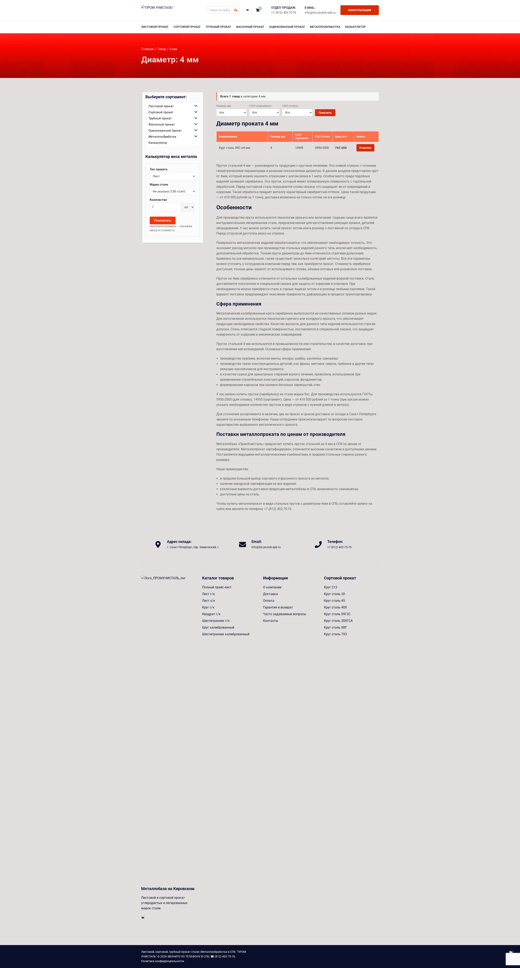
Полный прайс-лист (217, 587)
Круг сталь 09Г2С (337, 614)
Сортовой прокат (187, 26)
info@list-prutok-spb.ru (320, 12)
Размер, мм (223, 105)
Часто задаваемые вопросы (284, 614)
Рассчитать (162, 220)
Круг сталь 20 (334, 594)
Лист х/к (208, 601)
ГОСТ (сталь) (290, 105)
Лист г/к (208, 594)
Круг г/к (208, 607)
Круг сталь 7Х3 (335, 634)
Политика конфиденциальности (162, 961)
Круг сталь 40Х (335, 607)
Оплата (268, 601)
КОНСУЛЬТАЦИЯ (359, 10)
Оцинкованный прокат (287, 26)
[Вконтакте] (247, 10)
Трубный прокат (218, 26)
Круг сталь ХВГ (335, 627)
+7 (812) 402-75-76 (283, 12)
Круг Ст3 (330, 587)
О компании (272, 587)
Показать (325, 112)
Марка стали (159, 184)
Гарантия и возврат (278, 607)
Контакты (270, 621)
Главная (147, 49)
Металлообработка (325, 26)
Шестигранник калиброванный (225, 634)
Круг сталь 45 (334, 601)
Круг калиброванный (218, 627)
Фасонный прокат (250, 26)
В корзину (365, 147)
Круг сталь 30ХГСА (338, 621)
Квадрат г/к (211, 614)
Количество (158, 200)
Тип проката (158, 169)
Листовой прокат (155, 26)
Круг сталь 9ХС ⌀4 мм (234, 148)
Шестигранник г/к (216, 621)
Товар (161, 49)
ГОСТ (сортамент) (260, 105)
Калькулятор (355, 26)
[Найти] (235, 10)
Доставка (270, 594)
